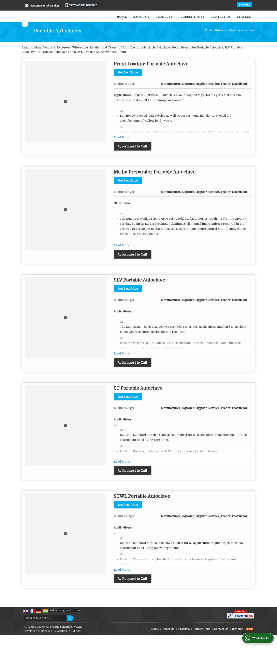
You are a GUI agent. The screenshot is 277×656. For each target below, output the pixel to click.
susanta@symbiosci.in (44, 5)
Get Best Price (128, 72)
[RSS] (249, 629)
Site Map (244, 16)
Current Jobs (192, 16)
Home (122, 16)
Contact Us (221, 16)
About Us (141, 16)
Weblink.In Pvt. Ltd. (69, 631)
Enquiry (244, 4)
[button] (83, 4)
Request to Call (134, 146)
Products (164, 16)
